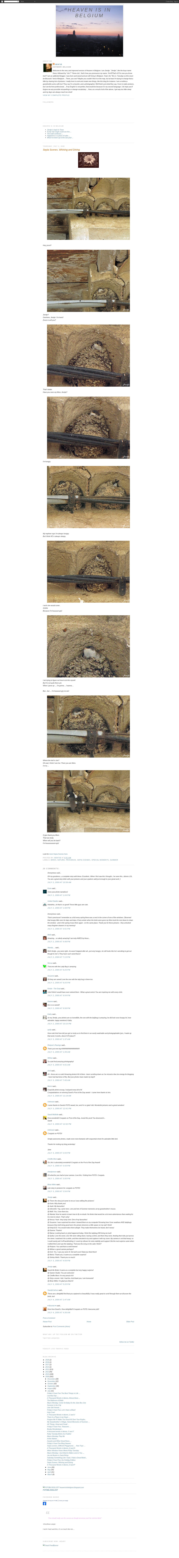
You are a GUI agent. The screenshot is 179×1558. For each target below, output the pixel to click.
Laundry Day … (53, 1396)
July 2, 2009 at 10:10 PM (59, 1024)
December (51, 1379)
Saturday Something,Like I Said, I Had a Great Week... (67, 1458)
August (50, 1388)
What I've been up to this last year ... (60, 138)
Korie (49, 888)
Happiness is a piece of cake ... (58, 136)
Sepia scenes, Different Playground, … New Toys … (66, 1446)
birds (53, 860)
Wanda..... (51, 948)
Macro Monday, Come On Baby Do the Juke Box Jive (66, 1403)
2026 (47, 1360)
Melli (49, 935)
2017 (47, 1365)
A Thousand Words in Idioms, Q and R (61, 1448)
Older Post (130, 1322)
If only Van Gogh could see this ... (59, 132)
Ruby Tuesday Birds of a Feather (59, 1434)
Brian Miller (52, 1184)
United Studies (53, 901)
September (51, 1386)
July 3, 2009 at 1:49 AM (59, 1052)
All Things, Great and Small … (58, 1424)
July (49, 1391)
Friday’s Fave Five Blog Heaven (59, 1443)
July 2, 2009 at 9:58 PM (59, 1008)
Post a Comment (49, 1318)
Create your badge (63, 1500)
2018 (47, 1362)
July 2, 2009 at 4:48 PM (59, 942)
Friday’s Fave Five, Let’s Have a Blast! (61, 1410)
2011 (47, 1372)
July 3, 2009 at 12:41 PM (59, 1108)
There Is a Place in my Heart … (58, 1417)
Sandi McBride (53, 1114)
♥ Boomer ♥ (52, 1306)
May (49, 1470)
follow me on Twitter (126, 1342)
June (49, 1467)
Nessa (50, 963)
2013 (47, 1367)
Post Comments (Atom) (61, 1326)
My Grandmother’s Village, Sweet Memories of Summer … (68, 1422)
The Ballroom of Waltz (55, 1400)
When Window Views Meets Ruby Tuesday (63, 1450)
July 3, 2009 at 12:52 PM (59, 1124)
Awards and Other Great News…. (59, 1441)
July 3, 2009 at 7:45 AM (59, 1080)
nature (61, 860)
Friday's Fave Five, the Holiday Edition (61, 1460)
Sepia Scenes (83, 860)
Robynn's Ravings (54, 1045)
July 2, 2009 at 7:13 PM (59, 957)
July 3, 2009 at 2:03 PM (59, 1153)
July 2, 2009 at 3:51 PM (59, 929)
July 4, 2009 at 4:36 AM (59, 1312)
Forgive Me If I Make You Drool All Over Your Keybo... (66, 1419)
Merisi (50, 1086)
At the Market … (53, 1439)
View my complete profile (56, 95)
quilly (49, 1030)
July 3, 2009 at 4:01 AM (59, 1065)
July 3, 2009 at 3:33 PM (59, 1166)
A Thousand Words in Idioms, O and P (61, 1465)
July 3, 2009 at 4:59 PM (59, 1261)
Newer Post (47, 1322)
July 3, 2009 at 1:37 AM (59, 1039)
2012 (47, 1369)
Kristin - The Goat (54, 989)
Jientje (58, 64)
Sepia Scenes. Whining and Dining (60, 1462)
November (51, 1381)
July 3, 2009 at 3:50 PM (59, 1178)
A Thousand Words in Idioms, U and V (61, 1415)
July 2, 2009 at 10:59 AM (59, 882)
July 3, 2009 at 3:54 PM (59, 1191)
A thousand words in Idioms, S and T (60, 1431)
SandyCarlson (53, 1290)
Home (89, 1322)
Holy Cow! (51, 1412)
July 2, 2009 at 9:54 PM (59, 995)
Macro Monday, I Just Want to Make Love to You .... (65, 1453)
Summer (114, 860)
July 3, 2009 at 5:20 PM (59, 1284)
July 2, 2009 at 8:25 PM (59, 970)
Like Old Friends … (54, 1407)
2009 (47, 1376)
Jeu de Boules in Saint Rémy (57, 1455)
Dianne (50, 1001)
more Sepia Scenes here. (58, 854)
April (49, 1472)
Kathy (50, 1014)
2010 (47, 1374)
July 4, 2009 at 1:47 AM (59, 1300)
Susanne (51, 976)
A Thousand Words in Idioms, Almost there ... (63, 1398)
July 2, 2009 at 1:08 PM (59, 908)
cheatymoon (52, 1172)
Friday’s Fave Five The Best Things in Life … (63, 1393)
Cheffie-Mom (52, 1159)
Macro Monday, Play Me (56, 1436)
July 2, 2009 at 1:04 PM (59, 895)
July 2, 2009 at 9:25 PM (59, 983)
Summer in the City (54, 1405)
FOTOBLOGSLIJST (50, 1490)
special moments (100, 860)
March (49, 1474)
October (50, 1384)
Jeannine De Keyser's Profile (50, 1500)
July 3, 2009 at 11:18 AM (59, 1096)
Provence (71, 860)
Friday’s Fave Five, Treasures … (59, 1427)
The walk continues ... (55, 134)
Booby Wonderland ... (55, 1429)
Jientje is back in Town (55, 130)
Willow (50, 1058)
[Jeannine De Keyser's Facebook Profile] (44, 1505)
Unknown (51, 1102)
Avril (49, 1071)
